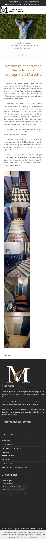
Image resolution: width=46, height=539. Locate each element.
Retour (8, 355)
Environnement (8, 456)
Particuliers (6, 441)
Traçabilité (6, 452)
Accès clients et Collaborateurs (14, 467)
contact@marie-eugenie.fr (31, 4)
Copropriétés (7, 444)
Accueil (40, 528)
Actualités (6, 460)
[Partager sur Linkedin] (27, 56)
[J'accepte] (34, 537)
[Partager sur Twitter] (22, 56)
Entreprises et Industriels (12, 448)
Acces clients (12, 2)
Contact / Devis (7, 463)
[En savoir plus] (21, 537)
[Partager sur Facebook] (18, 56)
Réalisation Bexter (28, 528)
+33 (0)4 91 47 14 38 (14, 4)
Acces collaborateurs (29, 2)
